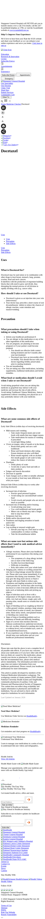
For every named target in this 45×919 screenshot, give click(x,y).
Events (3, 866)
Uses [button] (3, 235)
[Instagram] (7, 890)
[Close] (2, 917)
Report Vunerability (9, 914)
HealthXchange (22, 879)
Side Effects (11, 243)
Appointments (25, 75)
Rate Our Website (8, 912)
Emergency (8, 79)
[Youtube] (5, 890)
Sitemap (4, 908)
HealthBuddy (31, 716)
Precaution (10, 241)
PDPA (3, 910)
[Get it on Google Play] (29, 777)
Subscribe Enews (8, 75)
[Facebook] (2, 890)
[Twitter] (9, 890)
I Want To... (6, 97)
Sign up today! (7, 805)
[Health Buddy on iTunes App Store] (10, 777)
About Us (5, 862)
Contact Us (5, 864)
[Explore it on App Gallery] (10, 782)
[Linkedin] (12, 890)
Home (3, 104)
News (3, 868)
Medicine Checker (13, 104)
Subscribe (5, 828)
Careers (4, 871)
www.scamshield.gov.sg (18, 30)
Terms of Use (6, 905)
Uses (8, 239)
